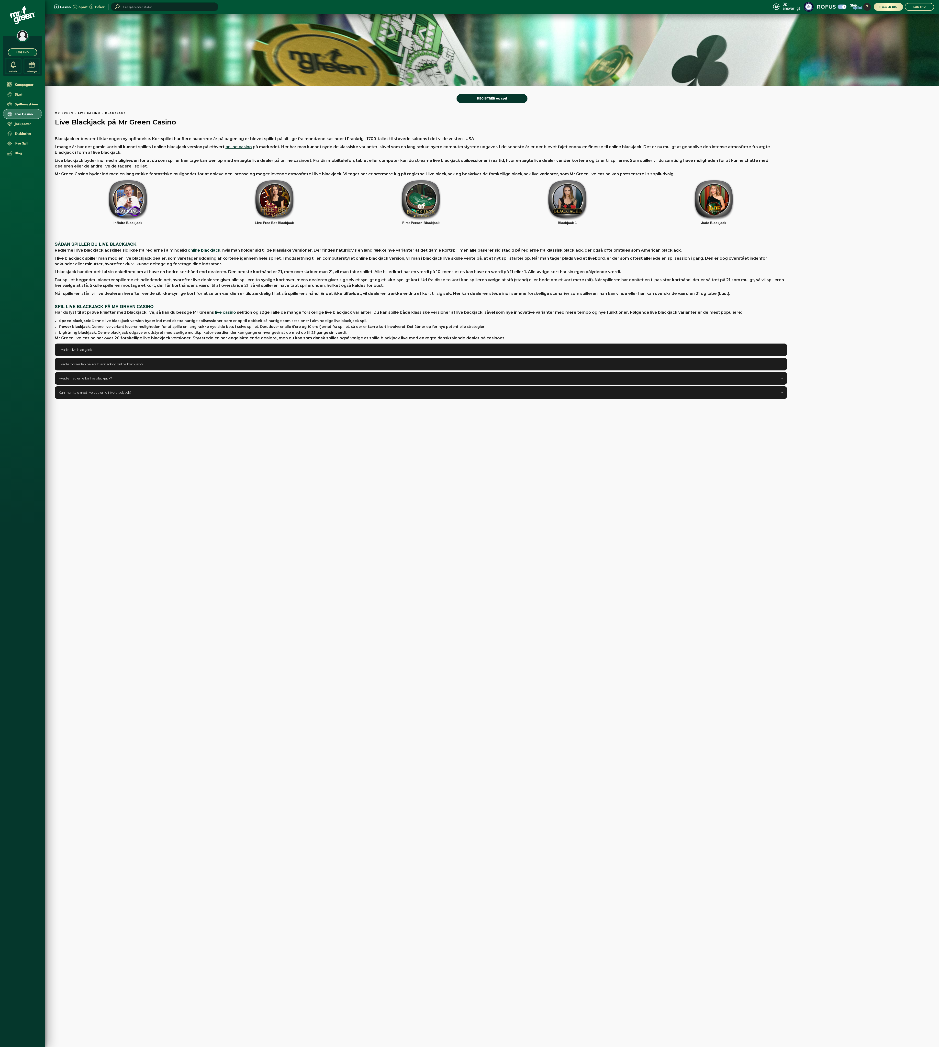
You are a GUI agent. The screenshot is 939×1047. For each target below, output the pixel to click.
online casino (238, 147)
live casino (225, 312)
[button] (421, 350)
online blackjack (204, 250)
